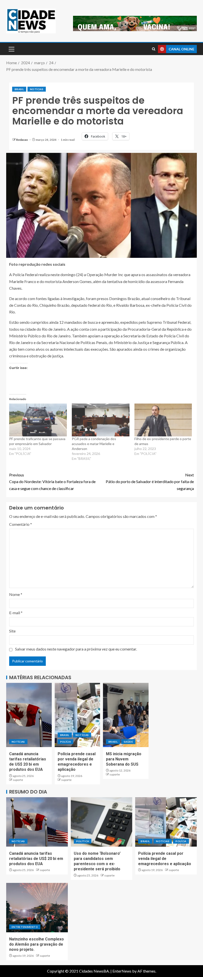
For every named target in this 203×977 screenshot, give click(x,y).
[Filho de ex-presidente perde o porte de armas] (163, 420)
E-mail (16, 612)
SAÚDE (128, 741)
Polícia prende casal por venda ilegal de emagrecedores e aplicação (164, 858)
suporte (18, 780)
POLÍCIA (65, 741)
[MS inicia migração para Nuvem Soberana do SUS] (126, 715)
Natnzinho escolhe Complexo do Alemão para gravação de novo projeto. (36, 944)
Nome (15, 594)
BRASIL (19, 89)
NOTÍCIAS (36, 89)
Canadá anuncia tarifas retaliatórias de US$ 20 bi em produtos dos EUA (36, 858)
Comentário (20, 524)
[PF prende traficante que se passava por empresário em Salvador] (38, 420)
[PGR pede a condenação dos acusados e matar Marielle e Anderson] (100, 420)
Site (12, 631)
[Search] (154, 49)
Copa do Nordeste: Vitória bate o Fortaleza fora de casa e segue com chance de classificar (52, 481)
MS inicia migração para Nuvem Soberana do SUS (123, 759)
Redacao (22, 140)
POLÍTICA (82, 841)
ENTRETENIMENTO (25, 926)
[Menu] (11, 49)
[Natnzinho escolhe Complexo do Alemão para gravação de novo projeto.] (37, 907)
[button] (11, 49)
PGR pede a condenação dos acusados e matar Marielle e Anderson (94, 444)
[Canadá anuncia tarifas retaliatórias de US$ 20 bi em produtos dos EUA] (29, 715)
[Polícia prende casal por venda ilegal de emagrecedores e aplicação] (77, 715)
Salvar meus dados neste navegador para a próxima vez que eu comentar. (76, 649)
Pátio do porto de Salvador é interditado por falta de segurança (150, 481)
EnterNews (121, 971)
